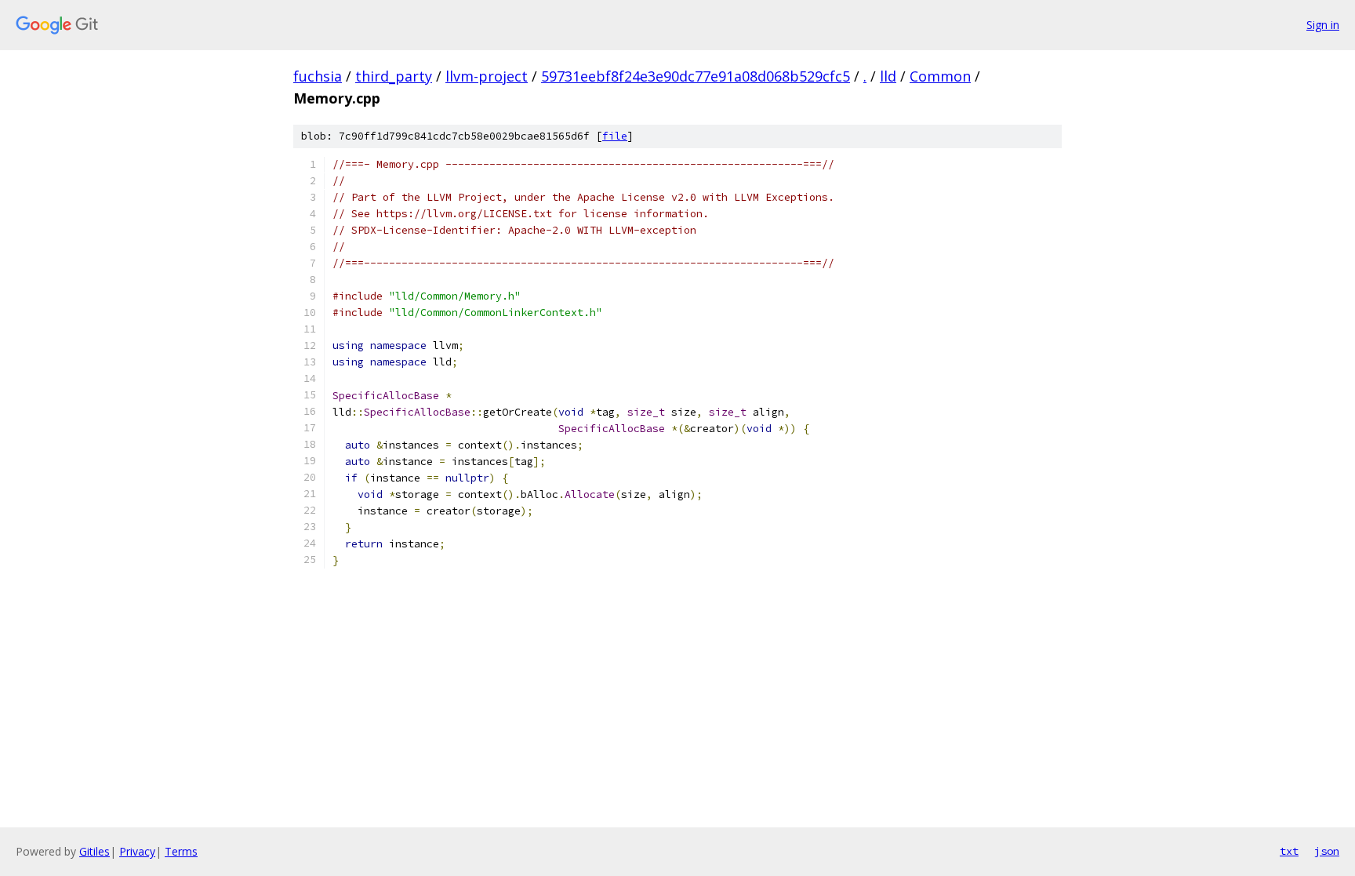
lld (888, 76)
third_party (393, 76)
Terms (181, 851)
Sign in (1322, 24)
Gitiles (94, 851)
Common (940, 76)
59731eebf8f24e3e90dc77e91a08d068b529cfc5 (695, 76)
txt (1289, 851)
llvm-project (486, 76)
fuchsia (317, 76)
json (1326, 851)
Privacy (137, 851)
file (614, 136)
